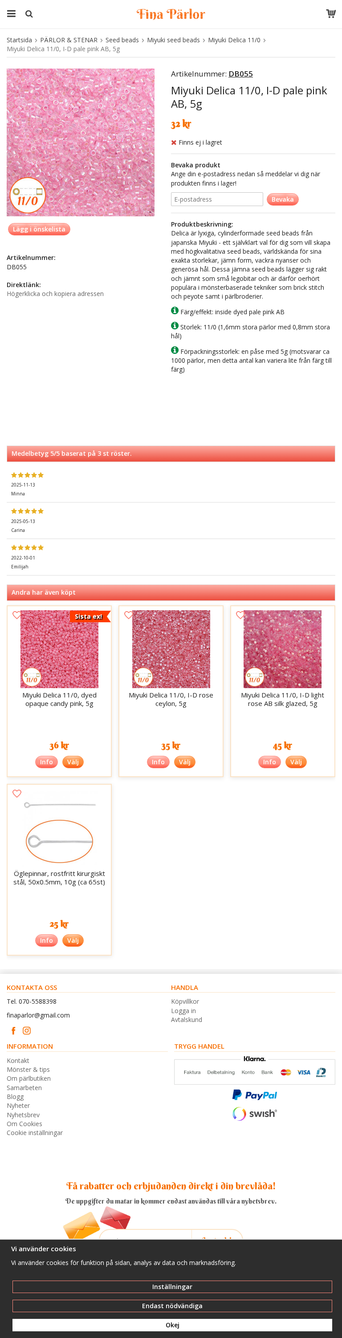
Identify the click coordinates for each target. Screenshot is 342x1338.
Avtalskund (186, 1019)
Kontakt (18, 1060)
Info (46, 762)
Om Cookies (24, 1123)
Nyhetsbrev (23, 1115)
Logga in (183, 1010)
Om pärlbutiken (29, 1078)
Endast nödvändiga (172, 1306)
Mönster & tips (28, 1069)
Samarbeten (24, 1087)
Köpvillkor (185, 1001)
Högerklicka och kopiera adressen (55, 293)
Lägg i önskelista (39, 229)
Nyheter (18, 1105)
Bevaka (283, 199)
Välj (73, 762)
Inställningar (172, 1286)
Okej (172, 1325)
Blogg (15, 1096)
